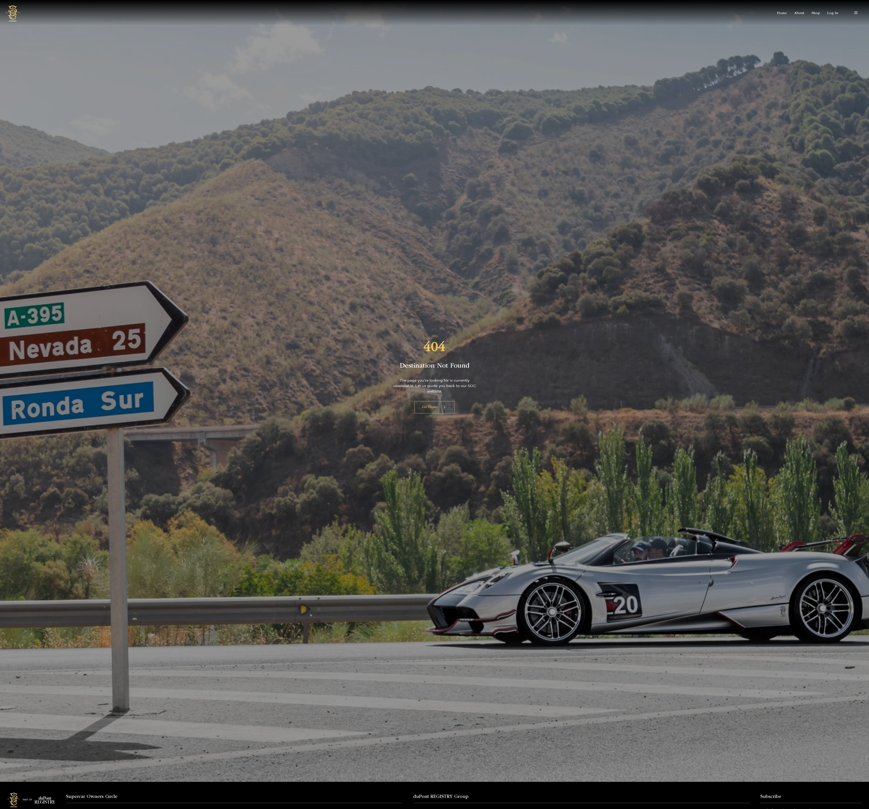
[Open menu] (856, 12)
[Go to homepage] (12, 12)
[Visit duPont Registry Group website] (45, 800)
